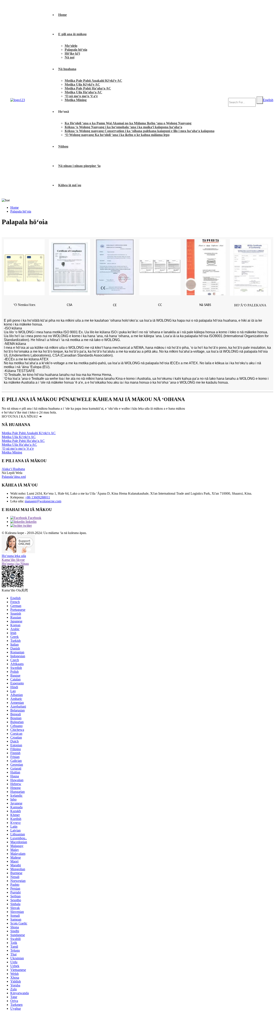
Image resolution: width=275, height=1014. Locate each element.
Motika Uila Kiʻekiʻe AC (82, 84)
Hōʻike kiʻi (72, 53)
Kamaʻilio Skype (13, 560)
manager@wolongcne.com (43, 501)
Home (62, 15)
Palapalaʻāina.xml (14, 476)
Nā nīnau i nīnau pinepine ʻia (79, 166)
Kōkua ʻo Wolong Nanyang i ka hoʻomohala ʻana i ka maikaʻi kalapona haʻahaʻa (123, 127)
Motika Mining (76, 100)
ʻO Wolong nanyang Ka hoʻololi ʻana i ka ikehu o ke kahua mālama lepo (117, 135)
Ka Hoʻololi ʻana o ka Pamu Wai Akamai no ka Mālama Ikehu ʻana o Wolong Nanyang (128, 123)
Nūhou (63, 146)
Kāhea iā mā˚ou (69, 185)
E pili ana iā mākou (72, 34)
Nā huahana (67, 69)
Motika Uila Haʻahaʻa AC (83, 92)
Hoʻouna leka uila (14, 556)
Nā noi (69, 57)
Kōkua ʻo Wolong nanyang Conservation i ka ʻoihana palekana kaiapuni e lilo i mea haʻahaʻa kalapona (139, 131)
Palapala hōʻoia (76, 49)
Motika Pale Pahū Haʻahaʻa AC (88, 88)
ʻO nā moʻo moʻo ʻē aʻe (81, 96)
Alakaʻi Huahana (13, 469)
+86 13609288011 (37, 497)
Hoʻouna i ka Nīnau (15, 563)
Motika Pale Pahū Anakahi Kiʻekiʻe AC (93, 80)
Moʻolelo (71, 46)
